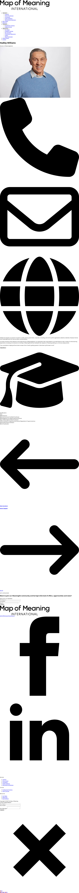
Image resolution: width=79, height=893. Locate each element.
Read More (3, 347)
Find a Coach (5, 781)
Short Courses (5, 791)
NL (4, 892)
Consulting (5, 782)
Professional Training (7, 790)
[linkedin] (39, 775)
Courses (5, 24)
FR (1, 892)
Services (5, 13)
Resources (5, 28)
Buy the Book (5, 798)
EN (1, 891)
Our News (4, 796)
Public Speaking (6, 783)
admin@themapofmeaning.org (7, 616)
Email (1, 603)
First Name (3, 600)
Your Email (2, 805)
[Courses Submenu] (8, 24)
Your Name (2, 804)
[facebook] (39, 695)
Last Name (2, 601)
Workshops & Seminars (7, 785)
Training (4, 779)
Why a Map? (5, 21)
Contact (4, 39)
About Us (4, 22)
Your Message (3, 808)
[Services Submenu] (8, 13)
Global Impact (5, 38)
